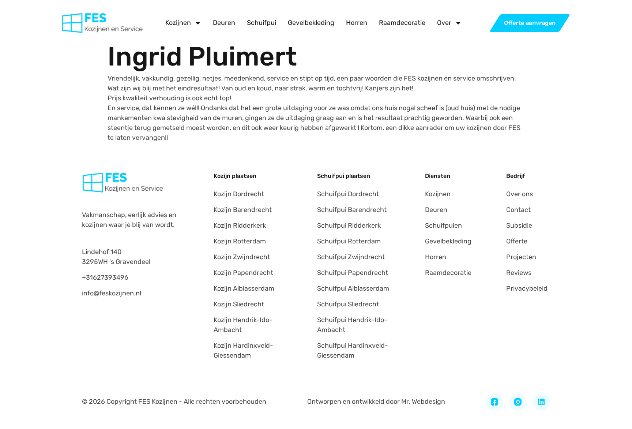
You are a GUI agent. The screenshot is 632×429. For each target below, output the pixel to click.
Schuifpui (261, 23)
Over (444, 23)
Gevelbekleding (311, 23)
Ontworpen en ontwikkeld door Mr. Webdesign (376, 402)
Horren (356, 23)
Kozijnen (178, 23)
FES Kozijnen (157, 402)
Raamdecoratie (402, 23)
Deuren (224, 23)
